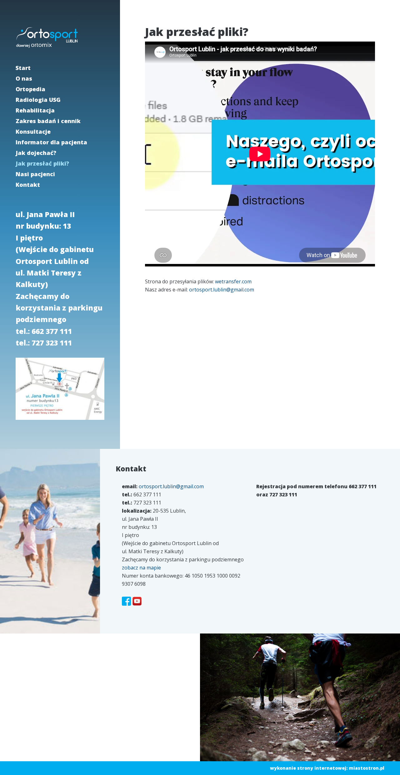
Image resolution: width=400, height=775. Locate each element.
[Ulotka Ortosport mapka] (60, 421)
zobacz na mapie (141, 567)
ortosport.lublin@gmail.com (221, 289)
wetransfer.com (233, 281)
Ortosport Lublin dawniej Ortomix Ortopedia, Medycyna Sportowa (47, 37)
